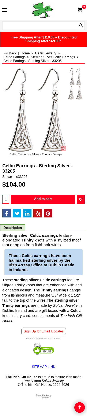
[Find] (81, 25)
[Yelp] (37, 213)
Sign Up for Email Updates (44, 331)
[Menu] (4, 10)
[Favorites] (81, 199)
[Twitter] (17, 213)
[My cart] (80, 10)
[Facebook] (6, 213)
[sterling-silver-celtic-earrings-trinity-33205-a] (75, 92)
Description (12, 228)
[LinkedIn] (27, 213)
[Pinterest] (48, 213)
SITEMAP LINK (43, 367)
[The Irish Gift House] (42, 10)
